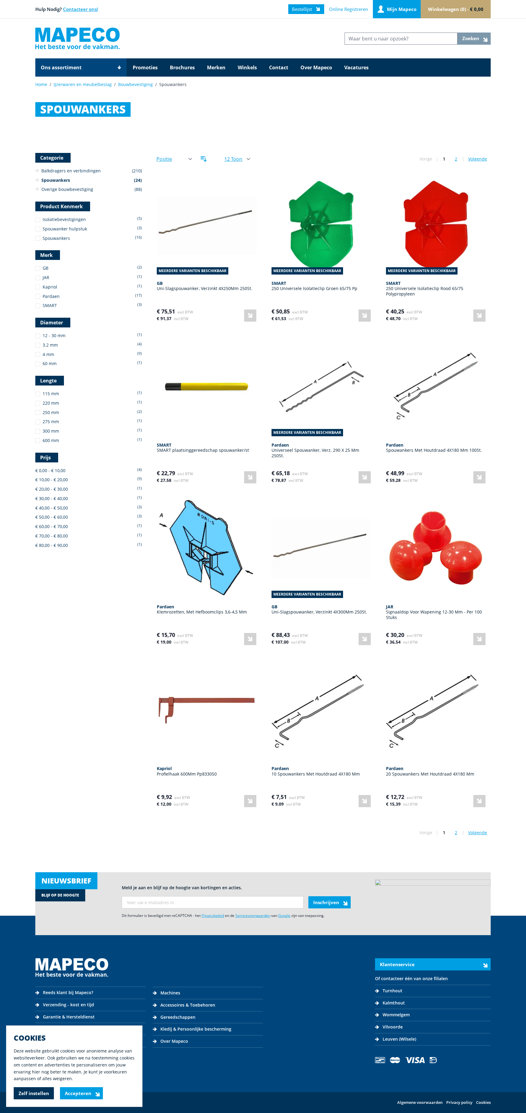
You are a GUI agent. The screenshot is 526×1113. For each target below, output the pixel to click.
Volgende (477, 159)
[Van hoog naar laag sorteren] (203, 159)
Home (41, 84)
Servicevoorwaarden (252, 915)
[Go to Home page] (77, 38)
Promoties (145, 67)
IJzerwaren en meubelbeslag (83, 84)
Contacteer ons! (80, 9)
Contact (278, 67)
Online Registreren (348, 9)
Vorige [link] (425, 159)
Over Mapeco (316, 67)
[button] (92, 219)
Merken (216, 67)
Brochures (182, 67)
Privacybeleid (213, 915)
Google (284, 915)
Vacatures (356, 67)
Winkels (247, 67)
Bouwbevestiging (135, 84)
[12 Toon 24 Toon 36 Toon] (236, 159)
